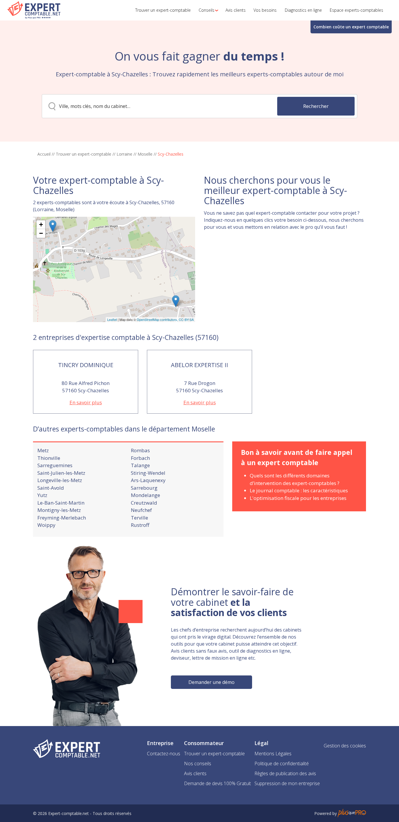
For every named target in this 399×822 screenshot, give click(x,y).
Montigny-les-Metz (59, 510)
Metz (43, 450)
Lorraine (124, 154)
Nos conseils (197, 763)
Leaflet (112, 319)
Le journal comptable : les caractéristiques (299, 490)
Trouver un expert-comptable (83, 154)
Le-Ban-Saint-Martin (60, 502)
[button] (207, 10)
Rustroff (140, 525)
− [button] (41, 233)
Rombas (140, 450)
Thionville (48, 458)
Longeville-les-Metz (59, 480)
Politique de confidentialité (281, 763)
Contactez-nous (163, 753)
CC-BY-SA (186, 319)
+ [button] (41, 224)
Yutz (42, 495)
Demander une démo (211, 682)
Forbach (140, 458)
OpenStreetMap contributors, (158, 319)
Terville (139, 517)
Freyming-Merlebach (61, 517)
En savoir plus (86, 402)
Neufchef (141, 510)
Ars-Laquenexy (148, 480)
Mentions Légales (273, 753)
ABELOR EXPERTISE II (199, 365)
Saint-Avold (50, 487)
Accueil (44, 154)
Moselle (145, 154)
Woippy (46, 525)
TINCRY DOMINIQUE (85, 365)
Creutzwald (144, 502)
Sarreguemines (54, 465)
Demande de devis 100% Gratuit (217, 783)
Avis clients (195, 773)
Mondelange (145, 495)
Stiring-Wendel (148, 473)
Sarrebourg (144, 487)
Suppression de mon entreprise (287, 783)
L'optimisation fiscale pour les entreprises (298, 498)
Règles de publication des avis (285, 773)
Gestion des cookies (345, 745)
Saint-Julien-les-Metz (61, 473)
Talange (140, 465)
